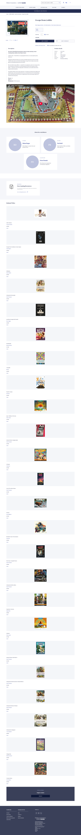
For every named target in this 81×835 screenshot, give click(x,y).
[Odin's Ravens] (40, 213)
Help (18, 812)
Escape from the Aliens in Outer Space (13, 246)
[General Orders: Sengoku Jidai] (40, 431)
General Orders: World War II (11, 657)
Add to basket (45, 41)
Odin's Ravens (9, 222)
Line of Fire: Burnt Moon (11, 488)
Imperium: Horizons (10, 609)
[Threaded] (40, 358)
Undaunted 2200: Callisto (11, 585)
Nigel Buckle (8, 610)
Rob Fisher (8, 393)
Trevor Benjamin (9, 731)
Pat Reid (59, 143)
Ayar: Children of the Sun (11, 416)
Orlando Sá (8, 466)
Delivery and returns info (40, 45)
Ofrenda (8, 464)
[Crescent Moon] (40, 769)
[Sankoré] (40, 624)
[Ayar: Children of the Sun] (40, 406)
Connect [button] (63, 7)
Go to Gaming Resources (21, 192)
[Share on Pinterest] (13, 40)
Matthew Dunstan (9, 755)
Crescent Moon (9, 778)
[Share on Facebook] (10, 40)
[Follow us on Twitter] (41, 813)
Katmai (7, 512)
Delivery (19, 816)
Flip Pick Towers (9, 391)
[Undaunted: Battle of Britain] (40, 696)
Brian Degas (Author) (39, 25)
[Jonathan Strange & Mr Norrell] (40, 310)
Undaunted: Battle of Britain (11, 705)
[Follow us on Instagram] (39, 813)
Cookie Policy (8, 819)
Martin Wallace (8, 272)
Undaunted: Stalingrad (10, 729)
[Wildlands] (40, 262)
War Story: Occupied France (11, 560)
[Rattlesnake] (40, 334)
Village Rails (8, 754)
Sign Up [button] (40, 796)
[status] (42, 34)
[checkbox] (39, 30)
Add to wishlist (65, 41)
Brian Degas (26, 143)
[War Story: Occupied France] (40, 551)
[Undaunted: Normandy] (40, 286)
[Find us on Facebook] (36, 813)
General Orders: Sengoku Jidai (12, 440)
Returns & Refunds (21, 817)
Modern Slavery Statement (10, 817)
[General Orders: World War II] (40, 648)
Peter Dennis (44, 160)
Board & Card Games (18, 14)
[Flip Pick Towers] (40, 382)
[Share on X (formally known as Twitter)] (11, 40)
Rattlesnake (8, 343)
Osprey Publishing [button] (20, 7)
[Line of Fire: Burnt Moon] (40, 479)
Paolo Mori (8, 538)
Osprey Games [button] (32, 7)
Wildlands (8, 271)
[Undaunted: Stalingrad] (40, 720)
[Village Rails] (40, 744)
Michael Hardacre (9, 345)
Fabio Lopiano (8, 417)
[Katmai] (40, 503)
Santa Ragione (8, 248)
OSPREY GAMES (11, 14)
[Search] (59, 3)
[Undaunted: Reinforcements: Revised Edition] (40, 672)
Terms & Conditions (9, 816)
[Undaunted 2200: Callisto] (40, 575)
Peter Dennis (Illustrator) (56, 25)
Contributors (44, 7)
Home (7, 14)
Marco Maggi (8, 321)
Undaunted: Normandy (10, 295)
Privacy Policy (8, 814)
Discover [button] (54, 7)
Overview (7, 812)
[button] (66, 2)
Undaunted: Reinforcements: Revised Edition (14, 681)
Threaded (8, 367)
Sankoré (8, 633)
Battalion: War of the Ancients (12, 536)
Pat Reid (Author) (47, 25)
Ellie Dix (7, 369)
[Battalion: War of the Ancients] (40, 527)
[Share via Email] (15, 40)
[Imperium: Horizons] (40, 600)
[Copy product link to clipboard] (17, 40)
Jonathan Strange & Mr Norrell (12, 319)
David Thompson (9, 441)
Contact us (19, 814)
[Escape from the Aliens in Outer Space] (40, 237)
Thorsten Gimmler (9, 224)
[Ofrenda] (40, 455)
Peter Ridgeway (8, 514)
